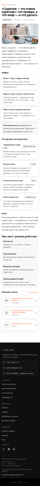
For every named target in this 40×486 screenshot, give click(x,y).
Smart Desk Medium (9, 389)
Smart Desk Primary (9, 384)
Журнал (4, 5)
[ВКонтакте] (4, 449)
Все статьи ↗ (33, 292)
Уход (3, 440)
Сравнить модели (8, 431)
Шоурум (5, 412)
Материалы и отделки (10, 416)
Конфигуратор (7, 397)
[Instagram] (14, 449)
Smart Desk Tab (7, 393)
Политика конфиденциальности (12, 475)
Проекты (5, 408)
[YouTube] (9, 449)
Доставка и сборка (8, 421)
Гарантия (5, 435)
